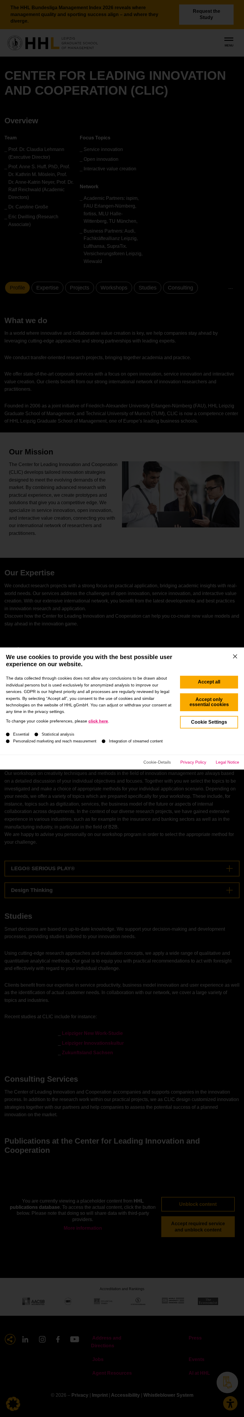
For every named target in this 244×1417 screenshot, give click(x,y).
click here (98, 721)
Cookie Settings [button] (209, 722)
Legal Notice (227, 762)
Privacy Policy (193, 762)
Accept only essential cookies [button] (209, 702)
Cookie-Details (157, 762)
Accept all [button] (209, 681)
